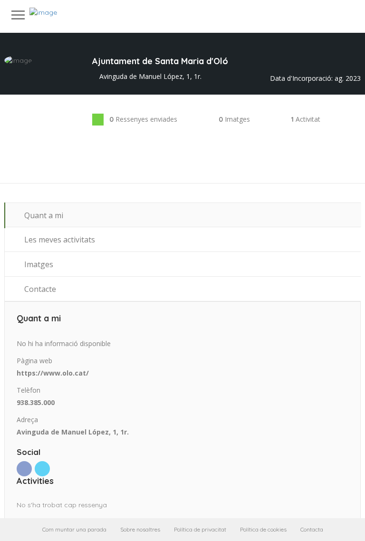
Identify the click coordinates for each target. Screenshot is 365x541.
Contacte (39, 289)
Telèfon (28, 390)
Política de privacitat (200, 529)
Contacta (311, 529)
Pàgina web (34, 360)
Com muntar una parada (74, 529)
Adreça (27, 419)
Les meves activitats (58, 239)
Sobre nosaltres (140, 529)
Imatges (37, 264)
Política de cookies (263, 529)
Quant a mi (42, 215)
